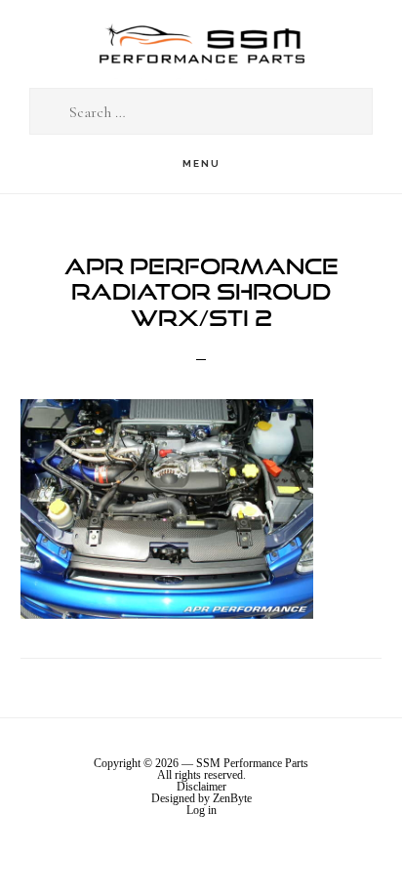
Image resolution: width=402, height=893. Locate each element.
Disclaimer (201, 786)
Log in (201, 810)
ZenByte (232, 798)
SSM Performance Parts (201, 44)
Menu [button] (201, 163)
